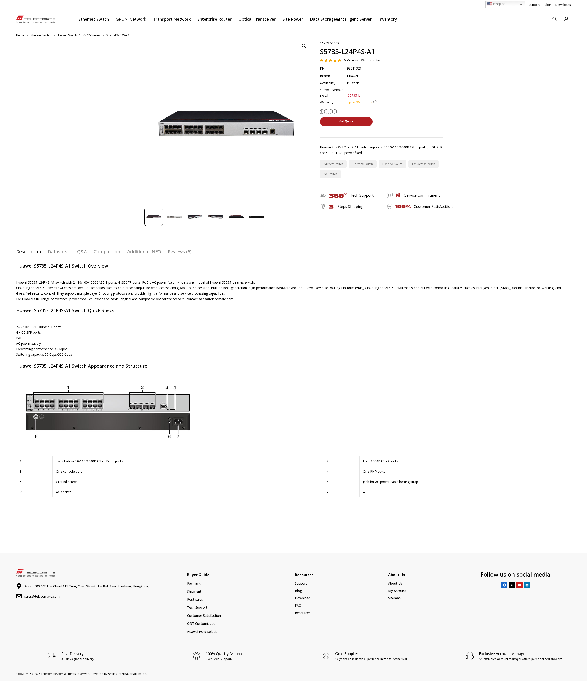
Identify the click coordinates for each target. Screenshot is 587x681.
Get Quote (346, 121)
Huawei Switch (67, 35)
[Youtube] (519, 585)
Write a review (371, 60)
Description (28, 251)
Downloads (563, 5)
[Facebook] (504, 585)
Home (20, 35)
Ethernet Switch (40, 35)
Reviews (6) (179, 251)
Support (534, 5)
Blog (548, 5)
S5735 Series (91, 35)
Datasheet (59, 251)
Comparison (107, 251)
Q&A (82, 251)
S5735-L (354, 95)
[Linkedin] (527, 585)
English (499, 4)
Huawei (352, 76)
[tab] (28, 251)
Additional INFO (144, 251)
